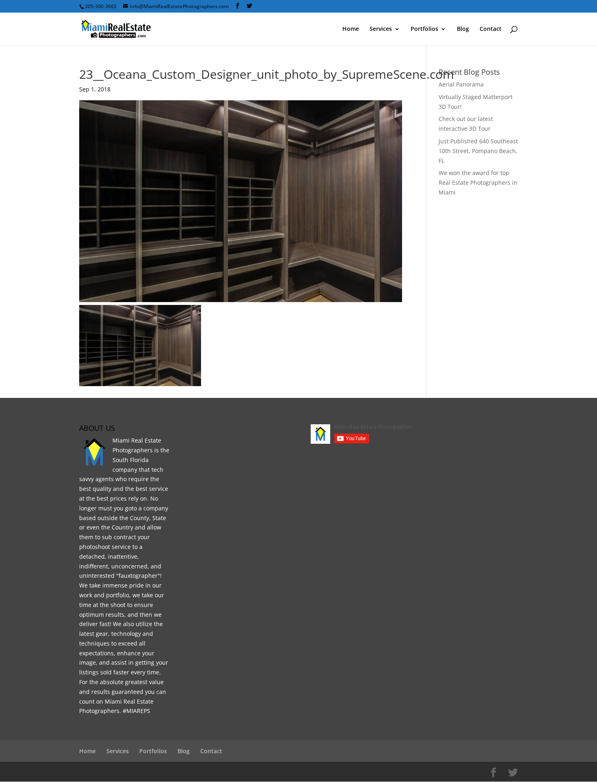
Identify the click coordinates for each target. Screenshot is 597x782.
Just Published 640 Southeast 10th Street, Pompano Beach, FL (478, 150)
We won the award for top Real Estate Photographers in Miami (478, 182)
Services (381, 29)
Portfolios (424, 29)
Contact (491, 29)
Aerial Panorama (461, 84)
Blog (463, 29)
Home (350, 29)
